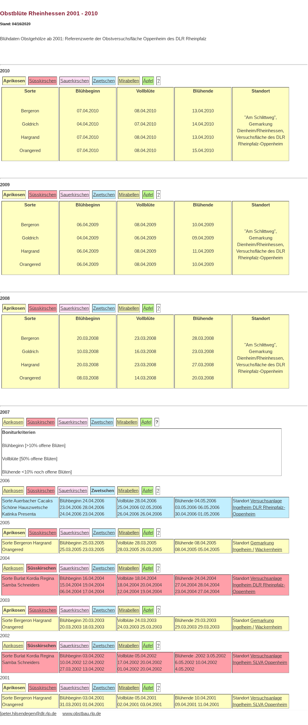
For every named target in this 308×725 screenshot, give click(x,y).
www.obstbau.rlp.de (81, 713)
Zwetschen (104, 80)
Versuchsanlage (266, 500)
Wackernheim (268, 549)
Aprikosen (13, 422)
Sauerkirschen (74, 80)
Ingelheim (243, 507)
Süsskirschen (42, 80)
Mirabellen (129, 80)
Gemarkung (262, 543)
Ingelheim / (243, 549)
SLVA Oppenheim (270, 662)
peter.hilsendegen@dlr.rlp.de (28, 713)
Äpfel (148, 80)
